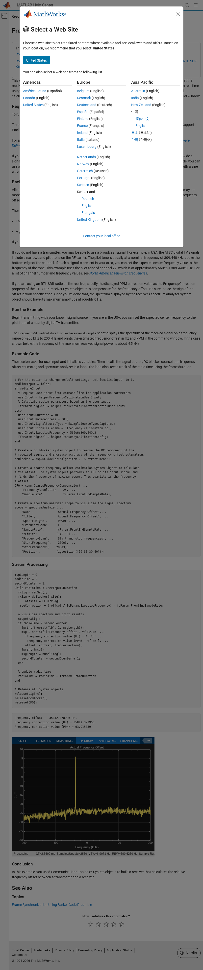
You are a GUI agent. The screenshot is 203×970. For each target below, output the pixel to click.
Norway (83, 164)
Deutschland (86, 105)
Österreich (85, 171)
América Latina (34, 91)
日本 (134, 133)
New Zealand (141, 105)
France (82, 126)
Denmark (84, 98)
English (87, 206)
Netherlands (86, 157)
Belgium (83, 91)
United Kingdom (89, 220)
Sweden (83, 185)
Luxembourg (87, 147)
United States (33, 105)
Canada (29, 98)
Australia (138, 91)
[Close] (178, 14)
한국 (134, 140)
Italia (81, 140)
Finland (82, 119)
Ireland (82, 133)
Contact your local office (101, 236)
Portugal (83, 178)
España (83, 112)
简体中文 (142, 119)
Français (88, 213)
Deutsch (87, 199)
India (135, 98)
